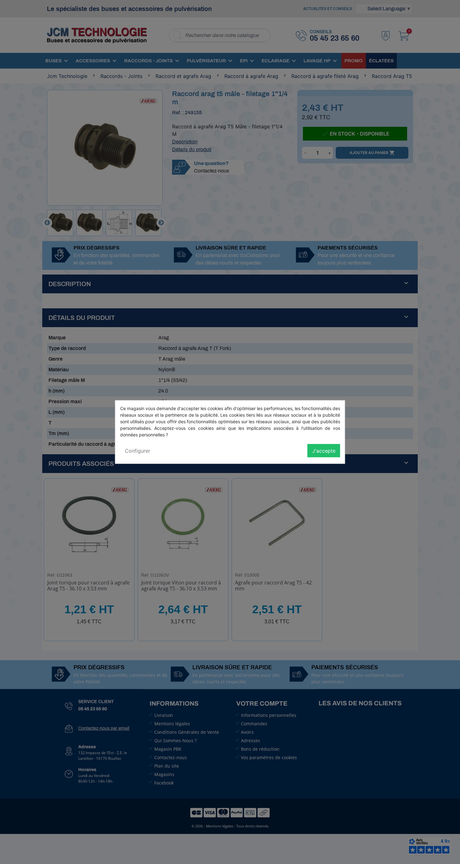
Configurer (137, 451)
